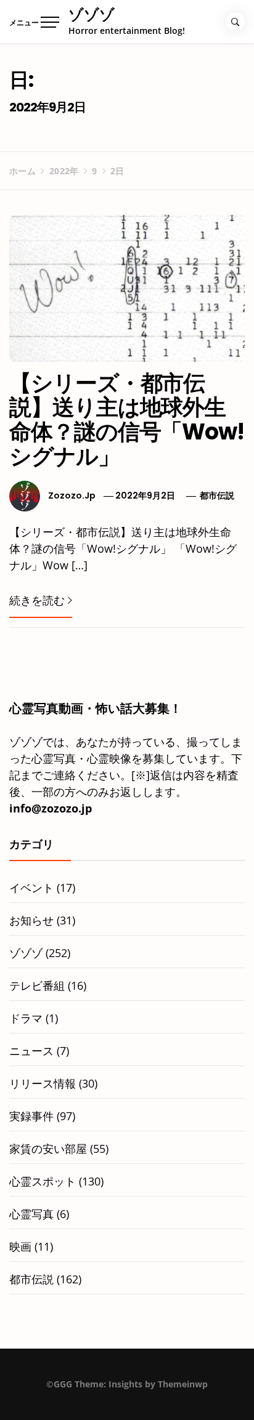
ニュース (31, 1050)
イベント (31, 887)
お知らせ (31, 920)
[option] (127, 1395)
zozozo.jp (72, 495)
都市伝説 (217, 495)
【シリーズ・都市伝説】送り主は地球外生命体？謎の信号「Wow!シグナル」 (126, 419)
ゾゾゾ (91, 14)
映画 (20, 1246)
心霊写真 (31, 1213)
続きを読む (37, 600)
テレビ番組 (37, 985)
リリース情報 (42, 1083)
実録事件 (31, 1116)
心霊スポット (42, 1181)
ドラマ (26, 1018)
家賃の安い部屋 (48, 1148)
